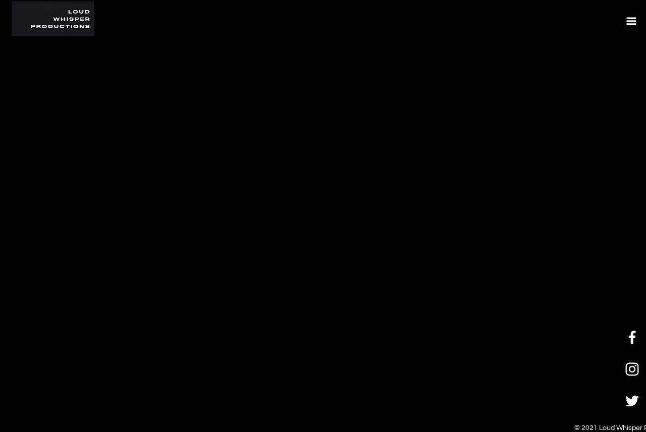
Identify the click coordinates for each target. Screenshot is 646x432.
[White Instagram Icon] (632, 369)
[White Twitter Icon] (632, 401)
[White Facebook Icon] (632, 337)
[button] (631, 21)
